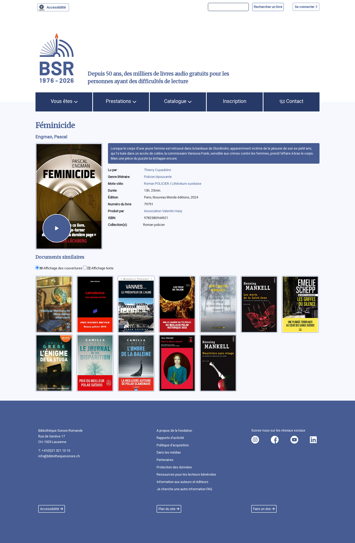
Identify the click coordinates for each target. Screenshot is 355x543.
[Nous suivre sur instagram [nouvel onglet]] (255, 440)
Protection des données (174, 467)
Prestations (119, 101)
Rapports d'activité (170, 438)
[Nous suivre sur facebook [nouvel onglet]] (275, 440)
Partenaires (165, 460)
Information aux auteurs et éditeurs (182, 482)
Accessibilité (56, 7)
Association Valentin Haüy (163, 211)
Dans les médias (169, 452)
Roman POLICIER (157, 184)
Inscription (234, 101)
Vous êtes (62, 101)
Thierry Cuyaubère (157, 170)
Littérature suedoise (186, 184)
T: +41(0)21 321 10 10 (54, 450)
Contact (294, 101)
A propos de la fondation (174, 430)
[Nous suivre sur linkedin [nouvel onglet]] (313, 440)
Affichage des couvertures (62, 268)
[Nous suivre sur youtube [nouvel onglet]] (294, 440)
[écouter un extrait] (57, 228)
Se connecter (305, 7)
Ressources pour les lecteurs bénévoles (186, 474)
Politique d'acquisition (173, 445)
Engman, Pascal (51, 136)
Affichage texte (102, 268)
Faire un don (262, 509)
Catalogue (176, 101)
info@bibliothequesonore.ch (59, 456)
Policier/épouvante (158, 177)
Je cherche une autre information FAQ (184, 489)
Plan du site (166, 509)
